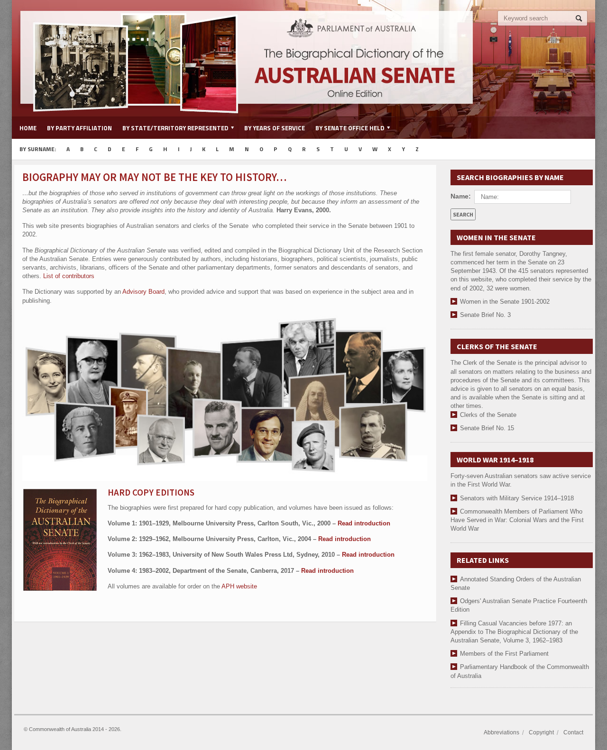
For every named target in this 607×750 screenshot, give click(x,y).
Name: (461, 196)
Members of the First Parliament (504, 653)
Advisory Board (143, 291)
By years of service (274, 128)
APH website (239, 586)
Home (28, 128)
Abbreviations (501, 732)
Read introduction (364, 523)
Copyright (541, 732)
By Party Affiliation (79, 128)
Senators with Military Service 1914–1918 (517, 498)
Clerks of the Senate (488, 414)
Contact (573, 732)
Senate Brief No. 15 (487, 428)
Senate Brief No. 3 (485, 314)
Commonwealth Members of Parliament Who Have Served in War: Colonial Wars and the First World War (517, 520)
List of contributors (68, 276)
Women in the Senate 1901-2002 (505, 301)
